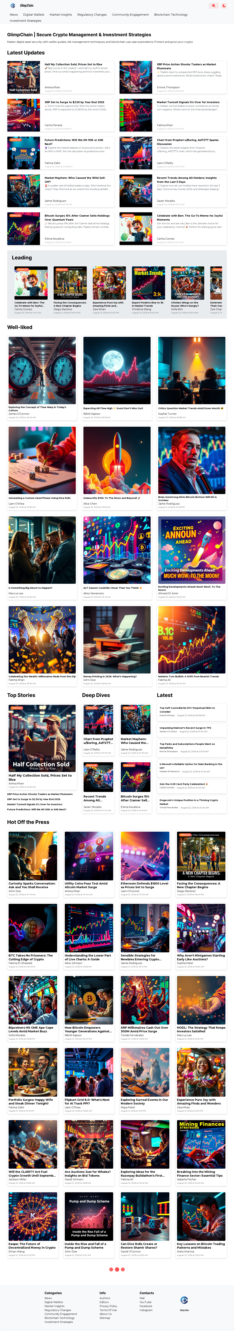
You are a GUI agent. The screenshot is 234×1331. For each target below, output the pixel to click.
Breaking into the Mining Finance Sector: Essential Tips (200, 1173)
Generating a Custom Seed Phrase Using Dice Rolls (40, 498)
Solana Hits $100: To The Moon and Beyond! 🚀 (111, 498)
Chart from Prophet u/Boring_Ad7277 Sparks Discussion (98, 741)
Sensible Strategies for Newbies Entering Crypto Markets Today (140, 957)
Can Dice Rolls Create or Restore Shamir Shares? (139, 1245)
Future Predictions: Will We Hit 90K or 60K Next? (36, 809)
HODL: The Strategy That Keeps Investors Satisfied (201, 1029)
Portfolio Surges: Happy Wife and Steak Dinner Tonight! (31, 1101)
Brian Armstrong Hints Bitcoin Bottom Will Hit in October (187, 499)
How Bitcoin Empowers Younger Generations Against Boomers (87, 1029)
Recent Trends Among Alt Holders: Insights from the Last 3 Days (96, 798)
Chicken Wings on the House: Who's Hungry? (185, 304)
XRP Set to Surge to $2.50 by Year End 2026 (74, 102)
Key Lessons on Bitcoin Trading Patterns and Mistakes (201, 1245)
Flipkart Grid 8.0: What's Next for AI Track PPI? (87, 1101)
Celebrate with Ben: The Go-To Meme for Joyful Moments (29, 304)
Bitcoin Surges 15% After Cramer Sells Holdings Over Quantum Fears (135, 798)
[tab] (14, 15)
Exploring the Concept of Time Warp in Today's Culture (37, 409)
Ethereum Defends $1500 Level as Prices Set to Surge (144, 885)
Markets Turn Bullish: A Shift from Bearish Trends (188, 676)
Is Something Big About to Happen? (30, 587)
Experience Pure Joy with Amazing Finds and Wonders (108, 304)
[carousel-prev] (16, 290)
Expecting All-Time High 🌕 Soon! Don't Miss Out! (113, 408)
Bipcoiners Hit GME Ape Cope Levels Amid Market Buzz (31, 1029)
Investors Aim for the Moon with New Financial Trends (197, 1318)
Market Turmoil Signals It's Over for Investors (188, 102)
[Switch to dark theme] (224, 6)
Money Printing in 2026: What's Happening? (110, 676)
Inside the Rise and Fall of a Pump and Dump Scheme (85, 1245)
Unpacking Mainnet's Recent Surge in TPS (185, 727)
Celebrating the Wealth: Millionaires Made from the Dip (42, 676)
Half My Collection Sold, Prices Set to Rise (73, 64)
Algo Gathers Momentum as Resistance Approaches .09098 (88, 1318)
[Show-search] (214, 6)
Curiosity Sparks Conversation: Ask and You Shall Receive (32, 885)
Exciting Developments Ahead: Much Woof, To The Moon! (189, 588)
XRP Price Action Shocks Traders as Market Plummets (40, 794)
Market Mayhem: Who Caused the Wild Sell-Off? (133, 741)
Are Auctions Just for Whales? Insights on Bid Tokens (88, 1173)
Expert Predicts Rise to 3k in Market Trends (147, 304)
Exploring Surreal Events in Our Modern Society (144, 1101)
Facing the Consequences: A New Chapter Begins (70, 304)
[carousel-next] (218, 290)
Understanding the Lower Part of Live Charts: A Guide (88, 957)
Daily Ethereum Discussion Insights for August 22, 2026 (142, 1318)
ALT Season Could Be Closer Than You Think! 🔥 (112, 587)
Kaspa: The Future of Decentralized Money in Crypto (32, 1245)
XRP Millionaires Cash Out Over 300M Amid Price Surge (144, 1029)
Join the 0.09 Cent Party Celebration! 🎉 (184, 784)
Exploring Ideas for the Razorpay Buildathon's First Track (141, 1174)
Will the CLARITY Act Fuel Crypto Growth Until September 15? (33, 1174)
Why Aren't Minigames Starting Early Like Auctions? (201, 957)
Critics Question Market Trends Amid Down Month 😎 (190, 408)
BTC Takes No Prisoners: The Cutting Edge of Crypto (31, 957)
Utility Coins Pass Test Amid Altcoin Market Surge (86, 885)
